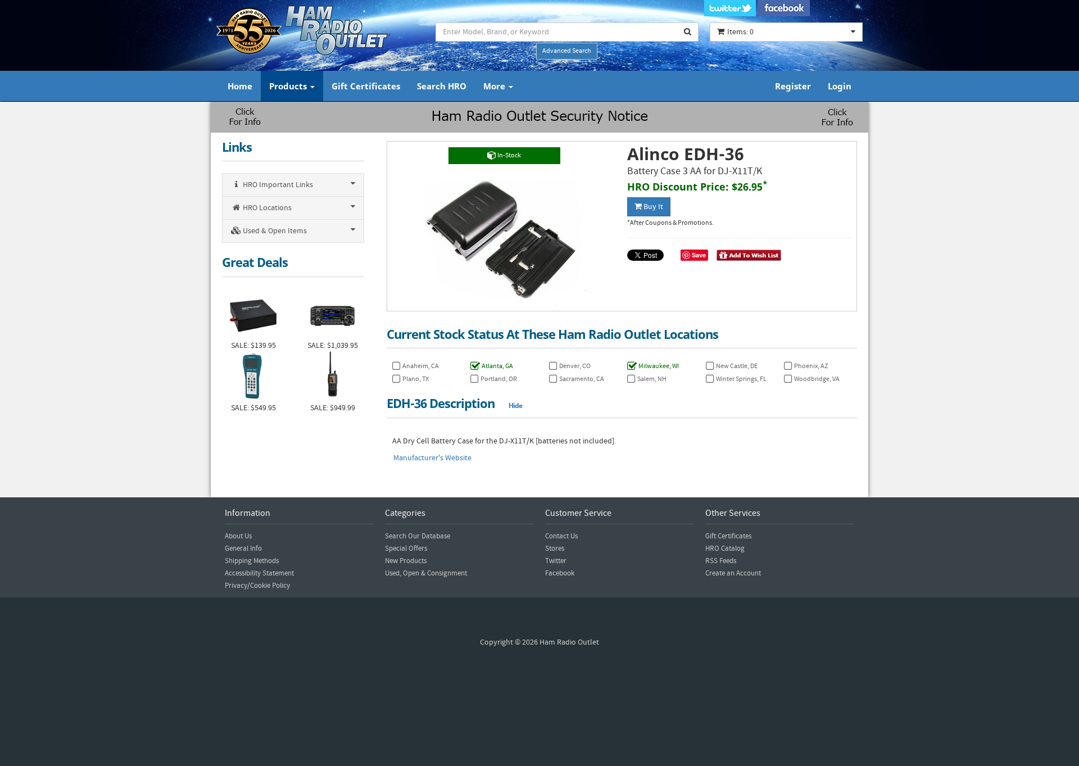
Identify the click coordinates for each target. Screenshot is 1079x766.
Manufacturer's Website (432, 458)
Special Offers (406, 548)
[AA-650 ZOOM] (253, 376)
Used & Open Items (274, 231)
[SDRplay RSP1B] (253, 314)
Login (839, 86)
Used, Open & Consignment (426, 573)
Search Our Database (417, 536)
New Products (406, 560)
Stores (554, 548)
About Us (238, 536)
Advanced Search (566, 51)
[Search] (688, 32)
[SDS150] (332, 376)
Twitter (555, 560)
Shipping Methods (252, 560)
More (495, 86)
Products (289, 86)
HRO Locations (266, 208)
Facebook (559, 573)
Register (793, 86)
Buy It (652, 207)
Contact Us (561, 536)
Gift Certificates (366, 86)
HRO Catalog (725, 548)
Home (240, 86)
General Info (243, 548)
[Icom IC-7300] (332, 314)
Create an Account (733, 573)
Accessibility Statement (259, 573)
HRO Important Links (277, 185)
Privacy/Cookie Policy (257, 585)
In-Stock (508, 155)
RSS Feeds (720, 560)
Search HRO (441, 86)
